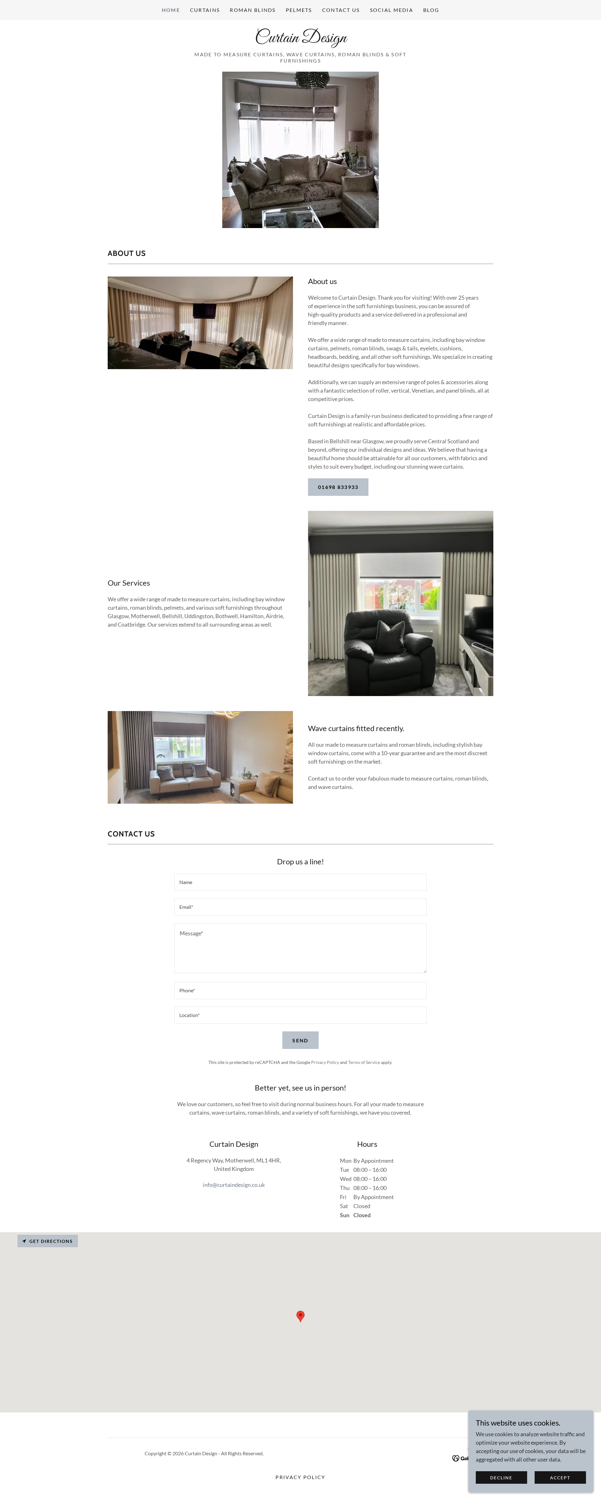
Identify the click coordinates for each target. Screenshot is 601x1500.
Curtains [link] (205, 10)
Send (300, 1040)
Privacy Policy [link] (325, 1062)
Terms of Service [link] (364, 1062)
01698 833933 (338, 487)
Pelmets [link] (299, 10)
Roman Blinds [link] (252, 10)
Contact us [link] (341, 10)
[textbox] (300, 882)
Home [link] (171, 10)
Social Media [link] (391, 10)
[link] (300, 40)
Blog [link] (431, 10)
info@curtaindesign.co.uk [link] (234, 1184)
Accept (560, 1477)
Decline (501, 1477)
